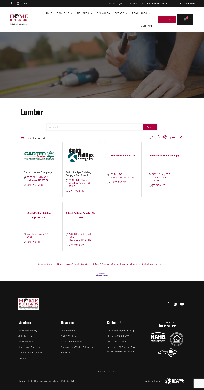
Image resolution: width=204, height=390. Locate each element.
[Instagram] (18, 3)
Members (83, 13)
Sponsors (103, 13)
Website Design (153, 381)
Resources (139, 13)
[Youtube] (25, 3)
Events (120, 13)
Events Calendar (81, 264)
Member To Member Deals (113, 264)
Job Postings (133, 264)
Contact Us (147, 264)
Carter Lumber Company (38, 172)
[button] (22, 138)
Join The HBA (160, 264)
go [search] (151, 127)
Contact (146, 25)
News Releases (64, 264)
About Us (63, 13)
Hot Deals (95, 264)
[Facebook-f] (11, 3)
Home (48, 13)
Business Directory (46, 264)
